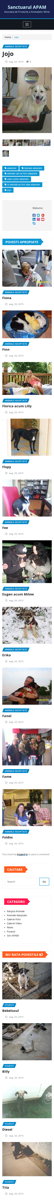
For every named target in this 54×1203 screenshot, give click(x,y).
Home (8, 37)
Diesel (7, 1129)
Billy (6, 1071)
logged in (22, 854)
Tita (5, 1187)
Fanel (6, 716)
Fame (6, 776)
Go (44, 881)
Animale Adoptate (17, 915)
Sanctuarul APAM (27, 7)
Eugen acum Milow (18, 594)
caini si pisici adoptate (18, 179)
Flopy (6, 467)
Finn (6, 349)
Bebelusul (10, 1010)
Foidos (7, 837)
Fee (5, 527)
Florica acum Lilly (17, 406)
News (10, 927)
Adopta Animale (16, 911)
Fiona (6, 297)
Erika (6, 655)
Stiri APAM (13, 935)
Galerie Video (14, 923)
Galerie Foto (14, 919)
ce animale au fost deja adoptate (23, 184)
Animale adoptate (33, 168)
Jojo (17, 37)
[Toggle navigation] (27, 24)
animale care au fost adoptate (22, 173)
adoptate (11, 168)
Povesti (11, 931)
